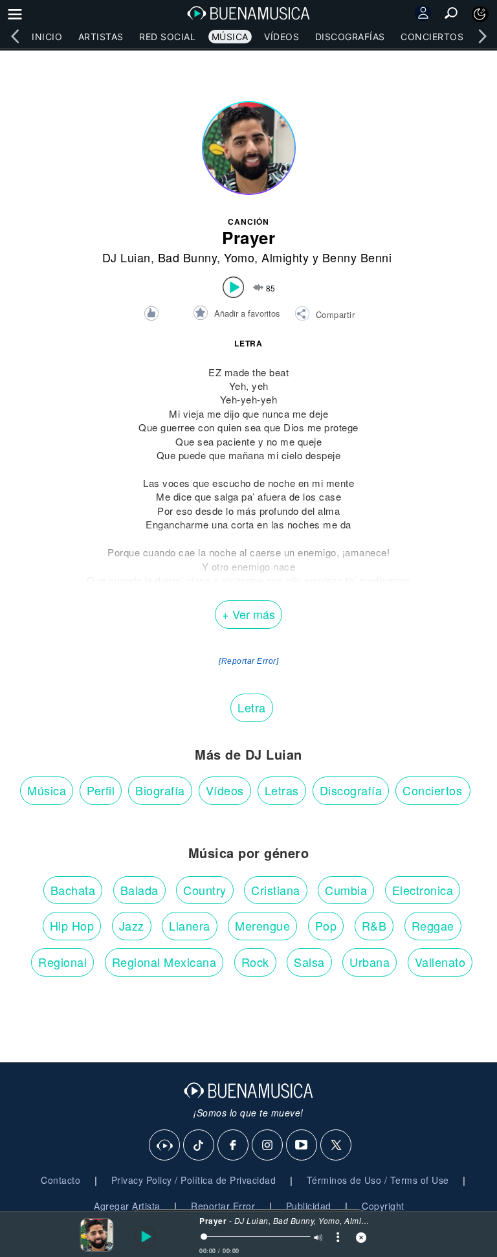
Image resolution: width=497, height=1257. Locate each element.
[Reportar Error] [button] (248, 661)
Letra (251, 707)
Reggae (433, 925)
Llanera (189, 925)
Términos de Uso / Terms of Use (378, 1179)
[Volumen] (317, 1238)
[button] (324, 315)
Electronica (423, 889)
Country (204, 889)
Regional (62, 961)
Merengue (262, 925)
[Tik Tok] (199, 1145)
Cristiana (275, 889)
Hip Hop (72, 925)
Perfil (101, 790)
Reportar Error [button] (223, 1205)
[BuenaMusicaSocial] (165, 1145)
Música (230, 36)
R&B (374, 925)
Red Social (167, 36)
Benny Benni (357, 257)
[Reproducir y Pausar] (143, 1237)
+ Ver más (248, 614)
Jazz (131, 925)
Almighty (285, 257)
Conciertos (432, 36)
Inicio (47, 36)
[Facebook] (233, 1145)
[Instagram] (267, 1145)
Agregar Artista (127, 1205)
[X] (336, 1145)
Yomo (239, 257)
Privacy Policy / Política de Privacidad (193, 1179)
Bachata (73, 889)
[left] (15, 36)
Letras (282, 790)
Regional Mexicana (164, 961)
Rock (255, 961)
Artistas (101, 36)
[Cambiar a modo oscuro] (480, 14)
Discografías (350, 36)
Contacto (60, 1179)
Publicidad (308, 1205)
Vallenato (440, 961)
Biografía (160, 790)
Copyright (383, 1205)
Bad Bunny (187, 257)
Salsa (309, 961)
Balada (139, 889)
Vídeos (281, 36)
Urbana (369, 961)
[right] (482, 36)
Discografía (351, 790)
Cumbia (346, 889)
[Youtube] (302, 1145)
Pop (326, 925)
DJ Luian (126, 257)
